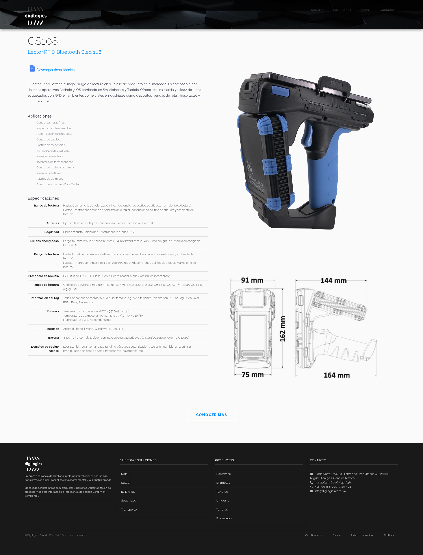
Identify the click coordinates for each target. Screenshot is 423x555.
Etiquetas (223, 482)
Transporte (129, 509)
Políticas (389, 535)
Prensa (337, 535)
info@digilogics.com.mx (330, 491)
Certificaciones (314, 535)
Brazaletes (224, 518)
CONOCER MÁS (211, 415)
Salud (125, 482)
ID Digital (128, 491)
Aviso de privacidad (362, 535)
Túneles (222, 491)
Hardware (223, 474)
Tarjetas (222, 509)
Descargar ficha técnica (56, 70)
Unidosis (222, 500)
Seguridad (128, 500)
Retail (125, 474)
